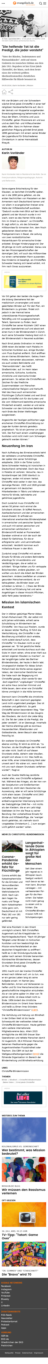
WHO (36, 1054)
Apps (3, 1328)
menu (3, 3)
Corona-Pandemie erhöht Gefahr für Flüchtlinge (11, 863)
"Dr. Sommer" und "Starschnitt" (20, 1271)
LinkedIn (5, 1305)
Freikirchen (6, 1345)
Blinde (4, 1080)
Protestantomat (9, 1321)
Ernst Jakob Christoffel (25, 1082)
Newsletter (6, 1318)
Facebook (6, 1286)
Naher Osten (8, 1082)
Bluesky (5, 1299)
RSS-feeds (6, 1315)
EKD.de (5, 1339)
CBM (34, 1010)
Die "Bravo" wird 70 (16, 1274)
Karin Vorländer (19, 85)
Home (4, 92)
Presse (18, 1353)
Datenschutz (27, 1353)
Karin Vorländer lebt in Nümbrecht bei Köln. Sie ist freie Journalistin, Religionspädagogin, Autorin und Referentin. (24, 177)
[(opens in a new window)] (23, 281)
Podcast (5, 1324)
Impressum (38, 1353)
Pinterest (5, 1296)
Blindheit (13, 1080)
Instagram (6, 1289)
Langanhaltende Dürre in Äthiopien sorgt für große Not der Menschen (35, 853)
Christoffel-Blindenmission (15, 1071)
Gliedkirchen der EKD (12, 1342)
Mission (30, 85)
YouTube (5, 1292)
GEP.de (4, 1336)
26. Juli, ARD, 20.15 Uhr (14, 1231)
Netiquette (9, 1353)
